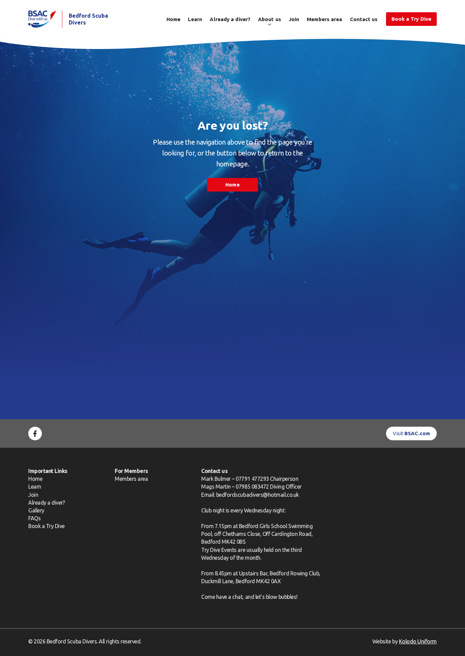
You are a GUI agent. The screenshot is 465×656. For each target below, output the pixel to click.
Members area (324, 19)
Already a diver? (230, 19)
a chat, (236, 597)
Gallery (36, 510)
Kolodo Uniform (418, 641)
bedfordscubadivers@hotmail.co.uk (257, 495)
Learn (195, 19)
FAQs (34, 518)
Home (173, 19)
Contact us (364, 19)
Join (294, 19)
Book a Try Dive (46, 526)
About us (269, 19)
